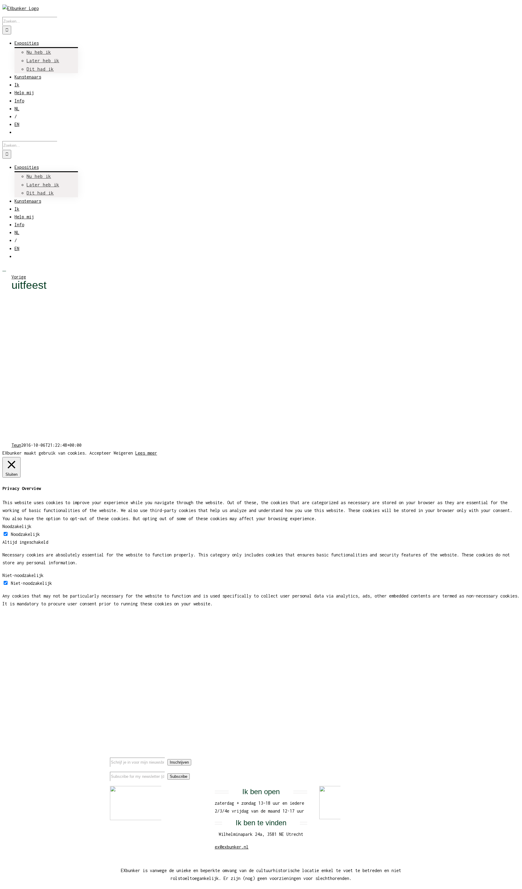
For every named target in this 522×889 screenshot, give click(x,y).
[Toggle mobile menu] (4, 269)
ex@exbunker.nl (232, 846)
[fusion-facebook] (382, 756)
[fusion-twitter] (392, 756)
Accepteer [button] (100, 453)
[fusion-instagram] (401, 756)
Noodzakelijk (25, 534)
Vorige (18, 276)
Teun (16, 445)
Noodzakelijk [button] (16, 526)
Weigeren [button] (123, 453)
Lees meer (146, 453)
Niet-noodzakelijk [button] (23, 575)
